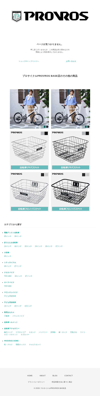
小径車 (6, 252)
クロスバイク (9, 272)
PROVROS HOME (11, 341)
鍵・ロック (63, 332)
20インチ (7, 236)
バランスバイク (18, 316)
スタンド (32, 332)
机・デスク (8, 344)
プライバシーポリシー (36, 382)
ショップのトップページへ (29, 61)
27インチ (59, 246)
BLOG (55, 376)
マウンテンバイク (11, 292)
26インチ (18, 236)
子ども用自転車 (10, 296)
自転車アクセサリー (11, 328)
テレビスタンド (35, 344)
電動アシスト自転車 (11, 233)
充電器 (53, 332)
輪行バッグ (8, 332)
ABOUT (43, 376)
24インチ (38, 246)
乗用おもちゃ (9, 312)
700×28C (8, 276)
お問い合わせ (71, 61)
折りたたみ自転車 (11, 242)
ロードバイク (9, 282)
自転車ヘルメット (11, 322)
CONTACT (68, 376)
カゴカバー (25, 334)
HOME (30, 376)
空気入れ (73, 332)
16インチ (18, 246)
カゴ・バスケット (11, 334)
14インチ (7, 246)
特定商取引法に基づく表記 (62, 382)
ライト (82, 332)
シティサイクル (10, 262)
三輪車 (6, 316)
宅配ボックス (21, 344)
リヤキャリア (21, 332)
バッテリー (43, 332)
